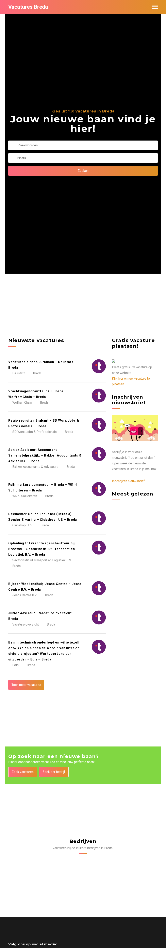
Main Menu (155, 7)
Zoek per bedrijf (54, 772)
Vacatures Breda (28, 7)
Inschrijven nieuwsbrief (128, 481)
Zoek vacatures (23, 772)
